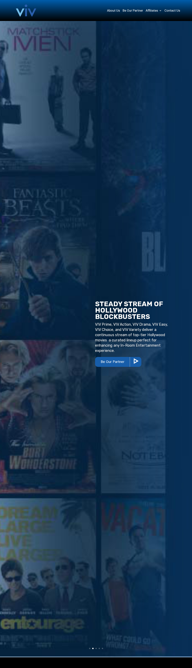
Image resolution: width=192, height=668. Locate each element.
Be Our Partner (133, 10)
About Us (113, 10)
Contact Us (172, 10)
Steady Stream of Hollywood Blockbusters (129, 310)
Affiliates (152, 10)
